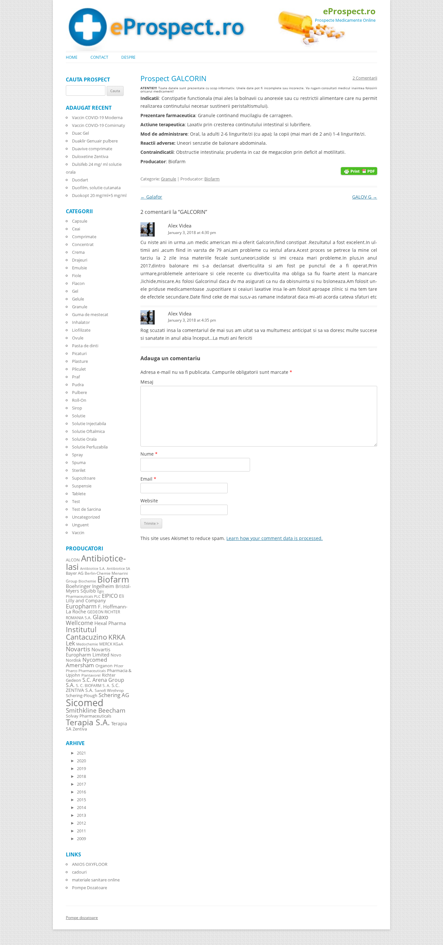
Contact (99, 57)
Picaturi (79, 353)
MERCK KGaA (111, 643)
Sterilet (79, 470)
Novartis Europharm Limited (88, 652)
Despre (128, 57)
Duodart (80, 180)
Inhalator (81, 322)
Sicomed (84, 702)
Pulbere (79, 392)
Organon (104, 666)
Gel (75, 291)
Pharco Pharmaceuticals (86, 671)
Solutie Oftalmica (88, 431)
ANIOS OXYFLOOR (89, 864)
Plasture (80, 361)
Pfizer (118, 666)
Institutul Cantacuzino (86, 632)
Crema (78, 252)
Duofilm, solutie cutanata (96, 187)
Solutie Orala (84, 439)
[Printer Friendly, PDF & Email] (359, 170)
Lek (70, 643)
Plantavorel (91, 675)
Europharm (81, 606)
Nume (149, 454)
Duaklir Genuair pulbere (95, 141)
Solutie (78, 416)
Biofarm (212, 179)
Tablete (79, 494)
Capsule (79, 221)
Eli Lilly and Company (95, 598)
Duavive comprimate (92, 149)
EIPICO (110, 595)
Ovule (77, 338)
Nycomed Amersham (86, 662)
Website (149, 500)
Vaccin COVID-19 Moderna (97, 117)
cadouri (79, 872)
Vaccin (78, 532)
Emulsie (79, 268)
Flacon (78, 283)
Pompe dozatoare (82, 917)
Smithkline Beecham (96, 710)
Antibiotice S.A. (92, 568)
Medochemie (87, 644)
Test (76, 501)
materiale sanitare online (96, 880)
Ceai (76, 229)
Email (148, 479)
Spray (77, 455)
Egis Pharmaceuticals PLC (85, 594)
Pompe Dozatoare (89, 887)
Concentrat (83, 244)
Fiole (76, 275)
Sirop (77, 408)
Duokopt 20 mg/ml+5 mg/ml (99, 195)
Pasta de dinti (85, 346)
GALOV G (364, 197)
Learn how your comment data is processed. (274, 538)
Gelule (78, 299)
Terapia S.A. (88, 722)
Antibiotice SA (118, 568)
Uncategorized (86, 517)
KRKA (116, 637)
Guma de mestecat (90, 314)
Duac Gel (80, 133)
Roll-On (79, 400)
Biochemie (87, 581)
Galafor (151, 197)
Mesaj (146, 382)
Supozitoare (83, 478)
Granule (168, 179)
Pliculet (79, 369)
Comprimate (84, 236)
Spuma (79, 462)
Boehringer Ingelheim (90, 586)
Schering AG (114, 695)
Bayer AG (74, 573)
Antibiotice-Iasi (96, 562)
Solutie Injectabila (89, 423)
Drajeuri (79, 260)
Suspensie (81, 486)
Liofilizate (81, 330)
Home (72, 57)
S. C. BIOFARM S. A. (93, 685)
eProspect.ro (349, 11)
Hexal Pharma (110, 623)
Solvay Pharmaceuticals (88, 716)
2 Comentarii (365, 78)
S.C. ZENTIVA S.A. (93, 687)
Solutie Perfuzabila (90, 447)
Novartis (78, 649)
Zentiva (80, 729)
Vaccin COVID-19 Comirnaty (98, 125)
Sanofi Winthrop (109, 690)
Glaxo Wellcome (87, 620)
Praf (76, 377)
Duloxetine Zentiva (90, 156)
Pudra (78, 384)
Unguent (80, 525)
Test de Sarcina (86, 509)
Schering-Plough (81, 695)
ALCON (73, 560)
